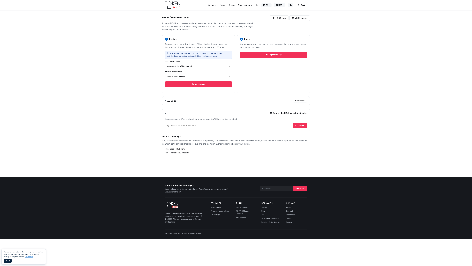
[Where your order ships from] (290, 5)
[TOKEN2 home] (172, 5)
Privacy (289, 222)
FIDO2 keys (280, 18)
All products (216, 207)
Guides (232, 5)
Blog (240, 5)
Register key (200, 84)
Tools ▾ (223, 5)
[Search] (257, 5)
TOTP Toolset (242, 207)
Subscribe (299, 189)
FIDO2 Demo (241, 217)
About (288, 207)
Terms (288, 218)
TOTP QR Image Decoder (242, 212)
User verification (172, 62)
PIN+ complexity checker (177, 152)
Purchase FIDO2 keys (175, 149)
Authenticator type (173, 72)
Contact (289, 211)
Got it (8, 261)
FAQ (263, 215)
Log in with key (274, 55)
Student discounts (271, 218)
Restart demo (300, 101)
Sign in (249, 5)
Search (301, 125)
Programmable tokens (220, 211)
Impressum (290, 215)
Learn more (29, 257)
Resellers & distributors (270, 222)
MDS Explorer (301, 18)
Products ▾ (213, 5)
